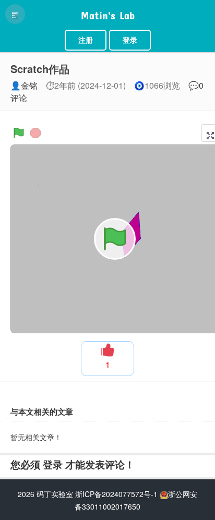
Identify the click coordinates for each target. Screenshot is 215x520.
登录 (130, 40)
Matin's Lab (108, 13)
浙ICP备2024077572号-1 (116, 494)
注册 (85, 40)
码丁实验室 (55, 494)
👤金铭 (24, 85)
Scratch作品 (39, 68)
